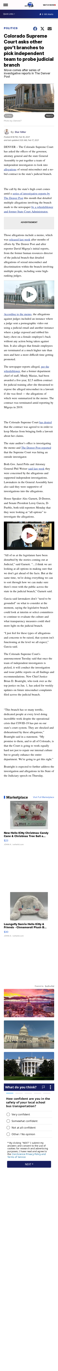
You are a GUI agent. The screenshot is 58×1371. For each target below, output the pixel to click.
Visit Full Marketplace (43, 797)
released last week (19, 239)
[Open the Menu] (5, 5)
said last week (36, 468)
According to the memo (17, 314)
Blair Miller (20, 132)
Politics (11, 28)
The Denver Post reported (36, 447)
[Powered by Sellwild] (49, 986)
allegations (10, 169)
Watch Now (48, 5)
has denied (45, 422)
